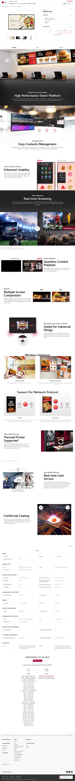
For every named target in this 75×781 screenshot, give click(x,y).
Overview (14, 47)
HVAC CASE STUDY (17, 757)
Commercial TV (4, 747)
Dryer (27, 745)
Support (61, 47)
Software (3, 750)
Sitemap (3, 776)
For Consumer (69, 1)
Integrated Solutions (13, 1)
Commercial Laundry (30, 743)
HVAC (15, 739)
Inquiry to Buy (16, 760)
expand (71, 14)
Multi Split (16, 747)
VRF (15, 743)
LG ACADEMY (5, 752)
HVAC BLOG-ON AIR (17, 755)
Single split (16, 744)
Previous (7, 38)
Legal (7, 776)
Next (35, 38)
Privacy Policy (12, 776)
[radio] (50, 29)
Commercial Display (6, 743)
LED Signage (4, 748)
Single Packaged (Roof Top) (19, 746)
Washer (27, 747)
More (71, 735)
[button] (21, 22)
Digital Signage (4, 745)
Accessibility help (18, 776)
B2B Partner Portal (5, 764)
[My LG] (70, 3)
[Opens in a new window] (67, 772)
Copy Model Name (47, 9)
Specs (37, 47)
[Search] (72, 3)
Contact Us (64, 4)
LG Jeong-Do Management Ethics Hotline (67, 777)
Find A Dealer (16, 759)
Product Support (37, 660)
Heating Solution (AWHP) (18, 751)
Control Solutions (17, 752)
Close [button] (37, 550)
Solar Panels (28, 739)
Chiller (15, 749)
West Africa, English (7, 771)
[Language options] (68, 3)
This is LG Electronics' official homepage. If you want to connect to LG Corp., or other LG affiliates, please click (19, 779)
